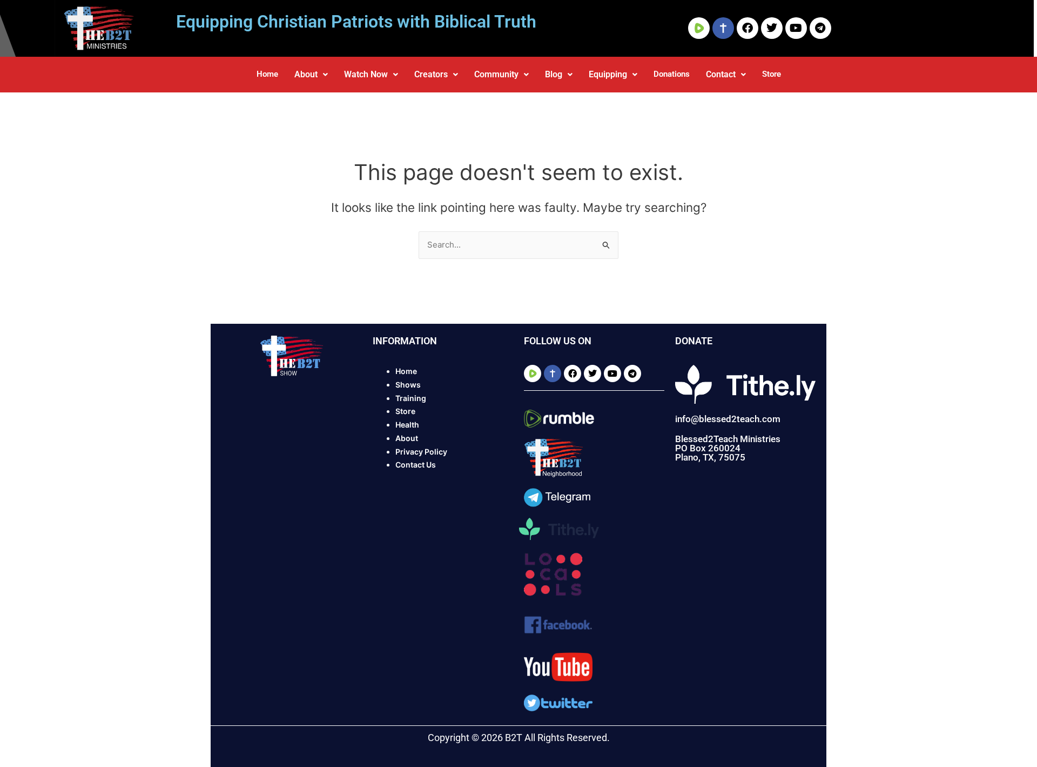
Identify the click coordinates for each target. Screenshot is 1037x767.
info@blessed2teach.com (727, 418)
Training (410, 398)
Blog (553, 74)
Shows (408, 384)
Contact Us (415, 464)
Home (267, 74)
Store (771, 74)
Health (407, 424)
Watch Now (366, 74)
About (306, 74)
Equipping (608, 74)
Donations (672, 74)
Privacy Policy (421, 451)
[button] (311, 74)
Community (496, 74)
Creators (431, 74)
